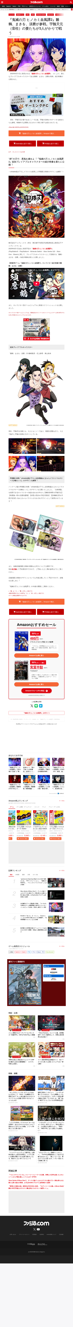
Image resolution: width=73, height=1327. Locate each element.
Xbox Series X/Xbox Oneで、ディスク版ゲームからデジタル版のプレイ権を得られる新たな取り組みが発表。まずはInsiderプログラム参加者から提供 (33, 894)
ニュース (52, 6)
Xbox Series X (65, 9)
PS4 (43, 9)
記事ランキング (15, 870)
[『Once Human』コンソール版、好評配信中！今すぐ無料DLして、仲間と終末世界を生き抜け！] (51, 1022)
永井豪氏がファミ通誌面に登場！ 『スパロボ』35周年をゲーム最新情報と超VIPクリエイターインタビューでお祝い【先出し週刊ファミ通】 (33, 905)
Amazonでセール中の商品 (36, 690)
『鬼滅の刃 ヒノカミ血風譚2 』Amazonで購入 (37, 133)
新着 (3, 6)
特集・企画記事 (65, 6)
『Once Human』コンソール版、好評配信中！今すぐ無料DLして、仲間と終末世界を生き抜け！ (51, 1035)
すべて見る (61, 800)
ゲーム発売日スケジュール (19, 946)
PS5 (19, 6)
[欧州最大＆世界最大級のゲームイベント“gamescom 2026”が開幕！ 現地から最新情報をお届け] (56, 931)
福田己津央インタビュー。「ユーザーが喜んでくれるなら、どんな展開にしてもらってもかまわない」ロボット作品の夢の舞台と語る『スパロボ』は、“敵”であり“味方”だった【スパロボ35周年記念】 (51, 1096)
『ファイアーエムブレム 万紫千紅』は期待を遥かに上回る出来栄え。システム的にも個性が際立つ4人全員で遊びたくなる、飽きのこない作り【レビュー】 (22, 1155)
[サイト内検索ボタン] (71, 2)
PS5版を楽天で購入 (51, 143)
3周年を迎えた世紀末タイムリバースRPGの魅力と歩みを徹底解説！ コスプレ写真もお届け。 (21, 1062)
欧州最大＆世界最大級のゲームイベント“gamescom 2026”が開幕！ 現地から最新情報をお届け (33, 930)
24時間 (17, 874)
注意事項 (42, 1234)
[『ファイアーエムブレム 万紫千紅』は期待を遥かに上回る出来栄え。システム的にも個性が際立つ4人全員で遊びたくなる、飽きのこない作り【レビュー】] (22, 1143)
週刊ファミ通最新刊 (17, 961)
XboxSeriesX (49, 952)
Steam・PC (40, 952)
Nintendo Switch (49, 9)
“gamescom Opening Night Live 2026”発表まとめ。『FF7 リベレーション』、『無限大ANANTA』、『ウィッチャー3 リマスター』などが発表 (33, 881)
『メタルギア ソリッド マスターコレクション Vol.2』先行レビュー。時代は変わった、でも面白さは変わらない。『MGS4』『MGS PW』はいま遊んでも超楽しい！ (51, 1126)
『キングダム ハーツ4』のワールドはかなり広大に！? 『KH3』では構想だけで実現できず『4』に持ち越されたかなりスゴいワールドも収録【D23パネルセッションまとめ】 (22, 1096)
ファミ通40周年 (46, 1057)
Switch (14, 6)
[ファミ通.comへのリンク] (36, 2)
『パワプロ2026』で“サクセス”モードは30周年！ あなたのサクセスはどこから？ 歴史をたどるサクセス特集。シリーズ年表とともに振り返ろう (22, 1125)
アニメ (44, 807)
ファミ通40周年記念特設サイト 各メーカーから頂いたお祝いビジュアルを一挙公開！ (51, 1062)
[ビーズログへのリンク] (42, 1244)
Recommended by (53, 793)
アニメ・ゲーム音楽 (54, 807)
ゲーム (12, 807)
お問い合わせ (13, 1234)
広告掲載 (61, 1234)
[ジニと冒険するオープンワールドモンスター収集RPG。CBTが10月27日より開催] (22, 1022)
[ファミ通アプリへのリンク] (31, 1244)
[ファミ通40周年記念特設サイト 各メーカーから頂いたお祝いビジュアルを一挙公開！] (51, 1049)
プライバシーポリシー (24, 1234)
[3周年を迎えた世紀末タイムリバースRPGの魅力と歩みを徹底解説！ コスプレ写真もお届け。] (22, 1049)
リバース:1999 (16, 1057)
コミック (36, 807)
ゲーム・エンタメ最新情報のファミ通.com (11, 9)
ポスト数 (35, 874)
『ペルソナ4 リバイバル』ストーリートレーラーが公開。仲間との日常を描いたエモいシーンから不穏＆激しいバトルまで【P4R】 (36, 1176)
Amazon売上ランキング (18, 801)
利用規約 (34, 1234)
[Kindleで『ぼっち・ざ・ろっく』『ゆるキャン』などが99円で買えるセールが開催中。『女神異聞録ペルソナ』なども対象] (56, 919)
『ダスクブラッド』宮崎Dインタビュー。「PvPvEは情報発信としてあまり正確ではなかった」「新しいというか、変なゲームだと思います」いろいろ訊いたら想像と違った (51, 1156)
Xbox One (57, 9)
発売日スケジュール (35, 6)
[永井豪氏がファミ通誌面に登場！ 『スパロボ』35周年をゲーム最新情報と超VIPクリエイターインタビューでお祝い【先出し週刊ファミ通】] (56, 907)
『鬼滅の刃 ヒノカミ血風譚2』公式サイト (36, 713)
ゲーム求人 (45, 6)
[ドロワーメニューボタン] (2, 2)
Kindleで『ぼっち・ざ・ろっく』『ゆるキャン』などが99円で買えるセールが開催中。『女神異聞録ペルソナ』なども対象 (33, 917)
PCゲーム (25, 6)
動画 (58, 6)
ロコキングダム (16, 1030)
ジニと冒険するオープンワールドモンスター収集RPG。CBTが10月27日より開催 (22, 1034)
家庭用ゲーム (33, 9)
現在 (11, 874)
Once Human (45, 1030)
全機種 (11, 952)
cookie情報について (51, 1234)
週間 (23, 874)
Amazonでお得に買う (36, 655)
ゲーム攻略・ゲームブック (24, 807)
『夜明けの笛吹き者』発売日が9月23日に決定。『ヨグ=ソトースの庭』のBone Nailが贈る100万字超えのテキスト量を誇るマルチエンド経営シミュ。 (36, 1187)
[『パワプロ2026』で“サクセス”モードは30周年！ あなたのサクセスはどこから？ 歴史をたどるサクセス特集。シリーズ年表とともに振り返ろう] (22, 1113)
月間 (28, 874)
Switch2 (8, 6)
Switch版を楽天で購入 (24, 143)
